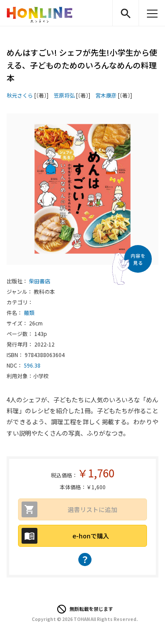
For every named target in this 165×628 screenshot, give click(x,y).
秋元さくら (20, 95)
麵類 (29, 312)
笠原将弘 (64, 95)
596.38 (32, 365)
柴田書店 (39, 281)
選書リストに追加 (92, 509)
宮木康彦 (106, 95)
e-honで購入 (91, 535)
